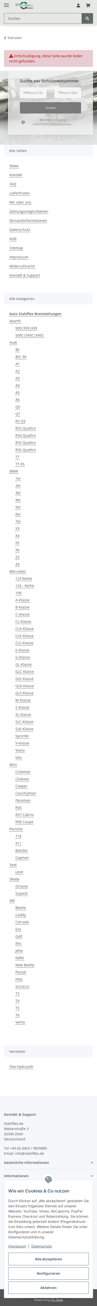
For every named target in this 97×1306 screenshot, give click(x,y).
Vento (20, 1022)
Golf (18, 936)
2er (18, 485)
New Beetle (24, 965)
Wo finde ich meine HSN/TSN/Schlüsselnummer (52, 122)
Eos (18, 929)
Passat (20, 972)
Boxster (21, 850)
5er (18, 507)
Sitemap (16, 248)
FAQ (12, 184)
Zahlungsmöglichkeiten (28, 211)
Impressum (17, 1246)
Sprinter (22, 736)
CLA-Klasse (24, 628)
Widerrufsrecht (22, 266)
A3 (17, 378)
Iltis (18, 943)
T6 (17, 1015)
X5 (17, 542)
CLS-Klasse (24, 643)
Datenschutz (41, 1246)
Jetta (19, 950)
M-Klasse (23, 700)
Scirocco (22, 986)
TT (17, 456)
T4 (17, 1000)
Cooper (21, 786)
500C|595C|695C (29, 335)
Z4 (17, 564)
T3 (17, 993)
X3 (17, 528)
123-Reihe (23, 578)
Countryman (25, 793)
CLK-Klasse (24, 635)
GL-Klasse (23, 664)
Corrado (22, 922)
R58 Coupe (24, 821)
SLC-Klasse (24, 721)
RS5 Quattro (25, 442)
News (14, 165)
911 (18, 843)
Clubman (23, 771)
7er (18, 521)
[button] (78, 5)
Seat (13, 864)
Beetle (20, 907)
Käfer (19, 957)
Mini (13, 764)
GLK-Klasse (24, 685)
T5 (17, 1007)
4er (18, 499)
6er (18, 514)
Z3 (17, 557)
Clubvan (22, 778)
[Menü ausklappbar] (6, 3)
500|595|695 (26, 328)
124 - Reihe (24, 585)
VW (12, 900)
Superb (21, 893)
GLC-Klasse (24, 671)
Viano (20, 750)
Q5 (17, 406)
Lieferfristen (19, 193)
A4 (17, 385)
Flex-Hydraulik (21, 1066)
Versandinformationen (28, 220)
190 (18, 592)
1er (18, 478)
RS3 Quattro (25, 428)
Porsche (16, 829)
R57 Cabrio (24, 814)
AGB (12, 238)
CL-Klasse (23, 621)
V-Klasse (22, 743)
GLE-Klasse (24, 678)
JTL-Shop (57, 1300)
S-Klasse (22, 707)
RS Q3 (20, 421)
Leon (19, 872)
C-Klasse (22, 614)
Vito (18, 757)
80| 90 (20, 356)
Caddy (20, 914)
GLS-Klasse (24, 693)
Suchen (51, 108)
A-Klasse (22, 600)
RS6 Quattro (25, 449)
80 (17, 349)
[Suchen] (87, 18)
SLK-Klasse (24, 728)
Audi (13, 342)
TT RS (20, 464)
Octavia (21, 886)
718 (18, 836)
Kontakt (15, 174)
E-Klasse (22, 650)
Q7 (17, 414)
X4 (17, 535)
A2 (17, 371)
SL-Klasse (23, 714)
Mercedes (17, 571)
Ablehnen (48, 1288)
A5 (17, 392)
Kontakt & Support (24, 275)
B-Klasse (22, 607)
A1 (17, 363)
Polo (18, 979)
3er (18, 492)
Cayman (22, 857)
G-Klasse (22, 657)
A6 (17, 399)
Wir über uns (20, 202)
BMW (13, 471)
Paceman (23, 800)
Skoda (14, 879)
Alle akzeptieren (48, 1259)
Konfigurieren (48, 1273)
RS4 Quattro (25, 435)
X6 (17, 550)
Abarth (15, 321)
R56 (18, 807)
